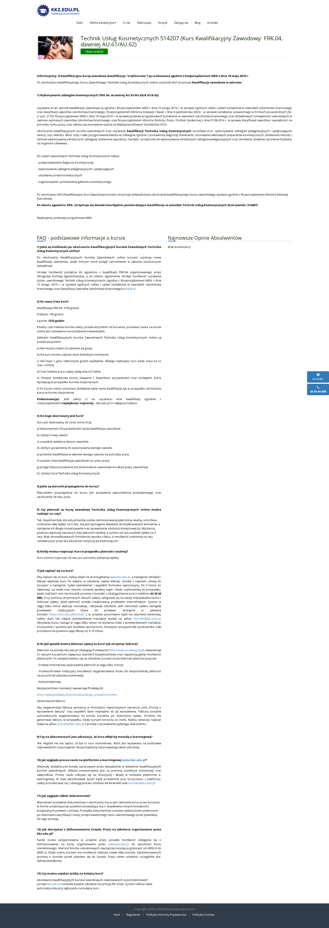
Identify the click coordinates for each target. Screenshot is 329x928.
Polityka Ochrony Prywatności (166, 915)
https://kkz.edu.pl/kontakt (66, 614)
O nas (126, 23)
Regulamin (133, 915)
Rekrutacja (144, 23)
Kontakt (212, 23)
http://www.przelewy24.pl (126, 650)
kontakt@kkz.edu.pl (147, 619)
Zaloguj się (181, 23)
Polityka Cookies (203, 915)
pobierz (129, 289)
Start (79, 23)
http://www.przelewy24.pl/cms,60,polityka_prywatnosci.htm (77, 695)
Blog (198, 23)
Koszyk (162, 23)
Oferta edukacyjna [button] (102, 23)
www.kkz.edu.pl (119, 577)
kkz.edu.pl (54, 884)
